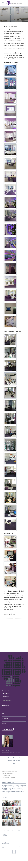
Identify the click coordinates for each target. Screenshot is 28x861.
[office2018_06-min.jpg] (10, 136)
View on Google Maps (7, 700)
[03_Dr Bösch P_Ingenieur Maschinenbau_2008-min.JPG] (17, 803)
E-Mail (4, 713)
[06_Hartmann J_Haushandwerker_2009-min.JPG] (17, 810)
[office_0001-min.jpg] (10, 339)
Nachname (4, 708)
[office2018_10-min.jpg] (10, 189)
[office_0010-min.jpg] (10, 392)
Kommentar (4, 723)
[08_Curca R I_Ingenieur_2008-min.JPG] (11, 816)
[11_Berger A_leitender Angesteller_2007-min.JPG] (11, 822)
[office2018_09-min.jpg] (10, 176)
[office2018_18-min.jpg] (10, 295)
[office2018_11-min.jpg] (10, 202)
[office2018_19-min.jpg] (10, 308)
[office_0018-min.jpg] (10, 497)
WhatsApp (12, 640)
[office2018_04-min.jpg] (10, 110)
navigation (2, 3)
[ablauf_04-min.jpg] (10, 581)
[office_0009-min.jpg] (10, 379)
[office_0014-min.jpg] (10, 445)
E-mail (12, 637)
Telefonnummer (5, 718)
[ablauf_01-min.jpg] (10, 542)
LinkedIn (12, 634)
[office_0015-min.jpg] (10, 458)
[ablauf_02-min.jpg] (10, 555)
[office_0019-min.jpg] (10, 511)
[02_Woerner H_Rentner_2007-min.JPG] (11, 803)
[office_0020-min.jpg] (10, 524)
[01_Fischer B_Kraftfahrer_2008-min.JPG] (5, 803)
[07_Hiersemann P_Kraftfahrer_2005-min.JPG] (5, 816)
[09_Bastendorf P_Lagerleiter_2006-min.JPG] (17, 816)
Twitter (12, 631)
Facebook (12, 628)
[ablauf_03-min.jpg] (10, 568)
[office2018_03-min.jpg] (10, 97)
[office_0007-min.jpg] (10, 352)
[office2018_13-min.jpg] (10, 229)
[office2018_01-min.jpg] (10, 70)
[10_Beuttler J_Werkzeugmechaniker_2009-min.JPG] (5, 822)
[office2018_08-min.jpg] (10, 163)
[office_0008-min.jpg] (10, 365)
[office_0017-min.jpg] (10, 484)
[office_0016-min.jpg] (10, 471)
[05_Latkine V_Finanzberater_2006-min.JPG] (11, 810)
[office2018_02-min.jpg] (10, 83)
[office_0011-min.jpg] (10, 405)
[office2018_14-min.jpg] (10, 242)
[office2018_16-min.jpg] (10, 268)
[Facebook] (10, 763)
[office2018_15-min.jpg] (10, 255)
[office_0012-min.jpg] (10, 418)
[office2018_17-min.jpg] (10, 282)
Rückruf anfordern (7, 729)
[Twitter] (14, 763)
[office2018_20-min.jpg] (10, 321)
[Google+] (17, 763)
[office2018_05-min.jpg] (10, 123)
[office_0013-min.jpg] (10, 431)
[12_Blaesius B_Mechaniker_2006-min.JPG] (17, 822)
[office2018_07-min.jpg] (10, 149)
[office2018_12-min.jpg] (10, 215)
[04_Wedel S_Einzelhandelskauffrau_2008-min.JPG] (5, 810)
